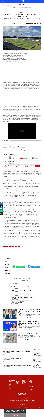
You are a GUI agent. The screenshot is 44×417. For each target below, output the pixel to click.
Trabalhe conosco (24, 383)
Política (22, 7)
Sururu (24, 7)
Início (4, 9)
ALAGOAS (11, 246)
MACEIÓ (5, 246)
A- (13, 23)
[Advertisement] (22, 98)
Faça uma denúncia (30, 384)
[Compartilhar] (24, 23)
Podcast (10, 385)
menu (2, 1)
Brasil (19, 7)
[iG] (23, 0)
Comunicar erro (31, 387)
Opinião (26, 7)
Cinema (30, 378)
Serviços (30, 376)
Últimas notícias (29, 7)
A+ (14, 23)
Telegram (29, 150)
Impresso (17, 376)
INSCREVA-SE (20, 266)
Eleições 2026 (14, 7)
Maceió (7, 9)
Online (10, 376)
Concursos (11, 388)
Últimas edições (17, 382)
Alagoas (17, 7)
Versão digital (17, 379)
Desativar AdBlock (30, 389)
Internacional (11, 380)
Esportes (11, 382)
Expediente (24, 378)
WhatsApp (23, 150)
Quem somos (23, 381)
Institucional (24, 376)
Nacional (11, 378)
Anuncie (30, 380)
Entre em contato (30, 382)
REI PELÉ (17, 246)
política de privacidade (12, 413)
